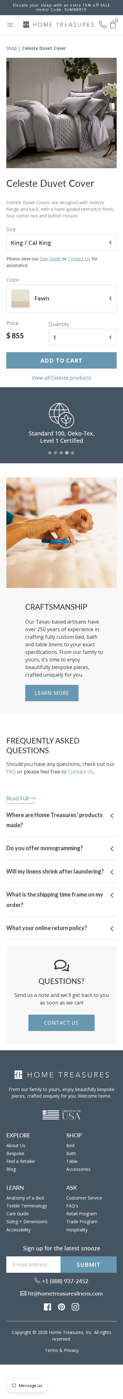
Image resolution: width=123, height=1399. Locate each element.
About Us (15, 1145)
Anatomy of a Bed (25, 1198)
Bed (70, 1145)
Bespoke (15, 1153)
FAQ (11, 771)
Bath (71, 1153)
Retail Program (81, 1214)
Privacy (71, 1350)
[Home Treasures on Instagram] (75, 1306)
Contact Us (79, 259)
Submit (89, 1264)
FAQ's (72, 1206)
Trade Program (81, 1221)
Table (72, 1161)
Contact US (61, 1022)
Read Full (18, 798)
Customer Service (84, 1198)
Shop (11, 48)
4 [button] (67, 456)
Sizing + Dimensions (27, 1221)
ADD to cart (61, 360)
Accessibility (18, 1230)
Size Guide (50, 259)
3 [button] (61, 456)
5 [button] (73, 456)
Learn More (52, 693)
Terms (51, 1350)
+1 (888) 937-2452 (64, 1280)
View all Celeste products (61, 378)
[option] (61, 113)
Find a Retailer (20, 1161)
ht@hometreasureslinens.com (64, 1293)
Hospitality (77, 1230)
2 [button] (56, 456)
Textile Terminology (26, 1206)
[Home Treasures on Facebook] (47, 1306)
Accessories (78, 1169)
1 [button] (50, 456)
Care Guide (17, 1214)
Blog (11, 1169)
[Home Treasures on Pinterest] (61, 1306)
